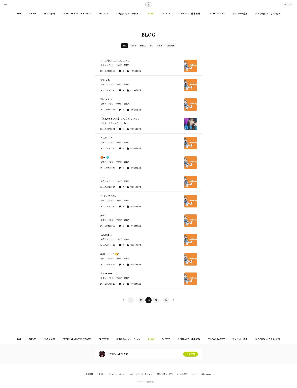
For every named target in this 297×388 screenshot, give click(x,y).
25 (141, 300)
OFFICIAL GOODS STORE (76, 13)
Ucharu (170, 45)
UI (151, 45)
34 (166, 300)
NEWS (32, 13)
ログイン (287, 4)
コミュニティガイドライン (141, 374)
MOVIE (166, 13)
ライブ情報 (49, 13)
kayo (133, 45)
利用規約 (100, 374)
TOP (19, 13)
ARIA (159, 45)
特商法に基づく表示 (164, 374)
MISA (143, 45)
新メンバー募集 (240, 13)
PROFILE (104, 13)
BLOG (151, 13)
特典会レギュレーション (128, 13)
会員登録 (190, 354)
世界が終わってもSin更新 (267, 13)
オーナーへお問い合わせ (201, 374)
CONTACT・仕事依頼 (189, 13)
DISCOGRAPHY (216, 13)
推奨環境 (89, 374)
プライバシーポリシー (117, 374)
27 (156, 300)
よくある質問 (181, 374)
